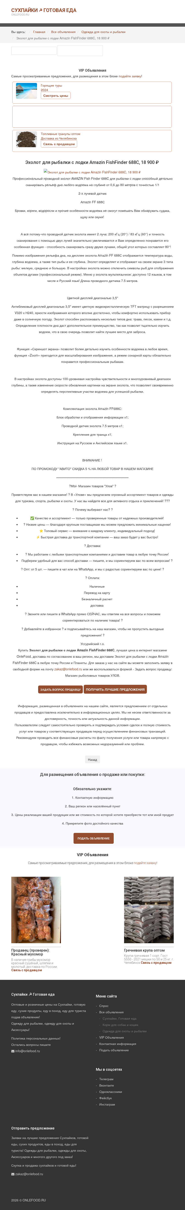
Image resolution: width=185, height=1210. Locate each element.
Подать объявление (94, 838)
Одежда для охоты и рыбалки (125, 1031)
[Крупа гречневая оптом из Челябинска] (149, 912)
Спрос (104, 1005)
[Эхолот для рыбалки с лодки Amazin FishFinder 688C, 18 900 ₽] (92, 171)
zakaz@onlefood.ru (68, 669)
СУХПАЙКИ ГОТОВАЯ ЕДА (43, 11)
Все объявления (111, 1012)
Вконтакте (106, 1085)
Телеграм (106, 1079)
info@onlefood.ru (27, 1051)
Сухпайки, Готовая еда (119, 1018)
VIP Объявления (111, 1037)
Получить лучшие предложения (115, 689)
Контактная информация (117, 1043)
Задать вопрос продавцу (60, 690)
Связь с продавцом (26, 970)
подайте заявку (130, 76)
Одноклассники (110, 1091)
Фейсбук (105, 1098)
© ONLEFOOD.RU (32, 1200)
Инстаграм (107, 1104)
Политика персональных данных (35, 1038)
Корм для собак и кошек (120, 1024)
